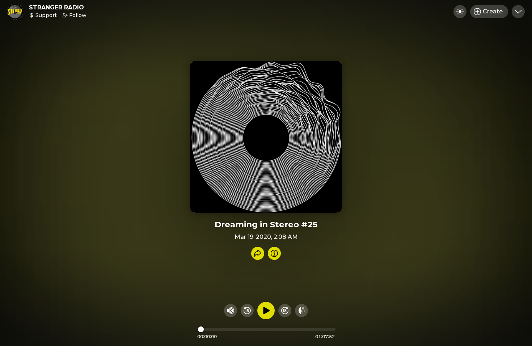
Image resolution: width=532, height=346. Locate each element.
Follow (77, 15)
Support (46, 15)
